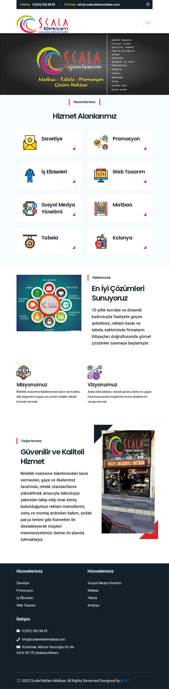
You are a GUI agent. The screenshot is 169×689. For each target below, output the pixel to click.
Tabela (49, 237)
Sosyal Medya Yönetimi (58, 208)
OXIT (127, 680)
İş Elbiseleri (54, 171)
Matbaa (122, 204)
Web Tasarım (129, 171)
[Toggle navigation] (148, 23)
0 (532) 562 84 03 (35, 631)
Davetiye (51, 138)
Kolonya (122, 237)
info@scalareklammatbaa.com (43, 639)
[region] (84, 64)
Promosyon (126, 138)
